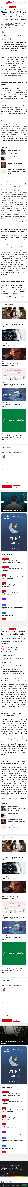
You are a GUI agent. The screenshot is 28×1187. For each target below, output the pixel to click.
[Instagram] (12, 1174)
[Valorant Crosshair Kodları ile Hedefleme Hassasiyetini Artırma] (14, 165)
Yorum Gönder (7, 487)
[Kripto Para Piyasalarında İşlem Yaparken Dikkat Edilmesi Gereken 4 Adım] (14, 561)
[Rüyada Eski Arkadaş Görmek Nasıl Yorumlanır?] (14, 585)
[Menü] (2, 2)
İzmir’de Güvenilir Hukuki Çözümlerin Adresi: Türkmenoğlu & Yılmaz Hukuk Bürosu (12, 324)
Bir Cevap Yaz (7, 447)
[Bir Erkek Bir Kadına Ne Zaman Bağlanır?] (14, 1035)
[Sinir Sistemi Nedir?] (14, 614)
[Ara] (18, 2)
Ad (3, 469)
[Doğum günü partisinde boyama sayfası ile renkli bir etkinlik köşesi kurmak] (14, 171)
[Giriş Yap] (22, 2)
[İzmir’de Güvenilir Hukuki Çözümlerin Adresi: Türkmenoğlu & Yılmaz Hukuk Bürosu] (14, 152)
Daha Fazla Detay (14, 549)
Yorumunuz (9, 455)
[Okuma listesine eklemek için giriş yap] (10, 39)
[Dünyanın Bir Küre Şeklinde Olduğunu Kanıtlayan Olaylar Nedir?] (14, 593)
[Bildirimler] (25, 2)
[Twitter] (7, 1174)
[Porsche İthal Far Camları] (14, 158)
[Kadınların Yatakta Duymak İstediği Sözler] (14, 600)
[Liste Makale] (10, 2)
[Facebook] (3, 1174)
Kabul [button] (25, 1185)
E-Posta (4, 475)
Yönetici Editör (9, 23)
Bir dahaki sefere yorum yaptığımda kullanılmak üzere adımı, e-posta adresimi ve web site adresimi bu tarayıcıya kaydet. (15, 482)
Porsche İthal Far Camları (9, 345)
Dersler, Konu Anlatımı (15, 1165)
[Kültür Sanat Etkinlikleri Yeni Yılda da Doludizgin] (14, 569)
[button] (15, 7)
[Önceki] (2, 502)
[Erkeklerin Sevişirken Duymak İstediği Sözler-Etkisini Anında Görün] (14, 607)
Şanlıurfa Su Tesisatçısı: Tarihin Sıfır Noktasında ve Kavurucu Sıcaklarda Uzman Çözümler (12, 437)
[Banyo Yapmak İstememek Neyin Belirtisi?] (14, 620)
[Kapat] (26, 1178)
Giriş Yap (16, 487)
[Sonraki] (25, 502)
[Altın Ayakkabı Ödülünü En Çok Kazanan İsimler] (14, 502)
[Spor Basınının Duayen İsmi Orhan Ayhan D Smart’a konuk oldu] (14, 577)
